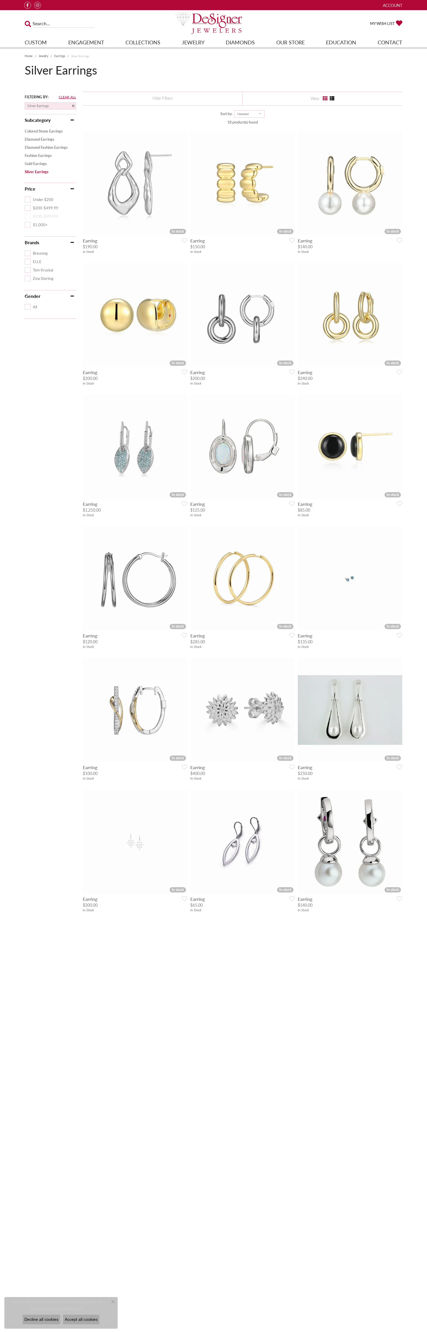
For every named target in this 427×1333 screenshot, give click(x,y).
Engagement (86, 42)
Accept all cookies (81, 1319)
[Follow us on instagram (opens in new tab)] (37, 5)
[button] (392, 5)
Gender (32, 296)
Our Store (290, 42)
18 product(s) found (242, 122)
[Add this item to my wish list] (182, 240)
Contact (390, 42)
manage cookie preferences (56, 1308)
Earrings (59, 56)
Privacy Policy (84, 1301)
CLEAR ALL (67, 97)
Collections (142, 42)
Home (29, 56)
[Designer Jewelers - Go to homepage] (213, 23)
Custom (36, 42)
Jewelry (193, 42)
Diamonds (240, 42)
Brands (32, 242)
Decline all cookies (41, 1319)
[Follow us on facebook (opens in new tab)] (27, 5)
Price (30, 188)
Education (341, 42)
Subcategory (38, 120)
